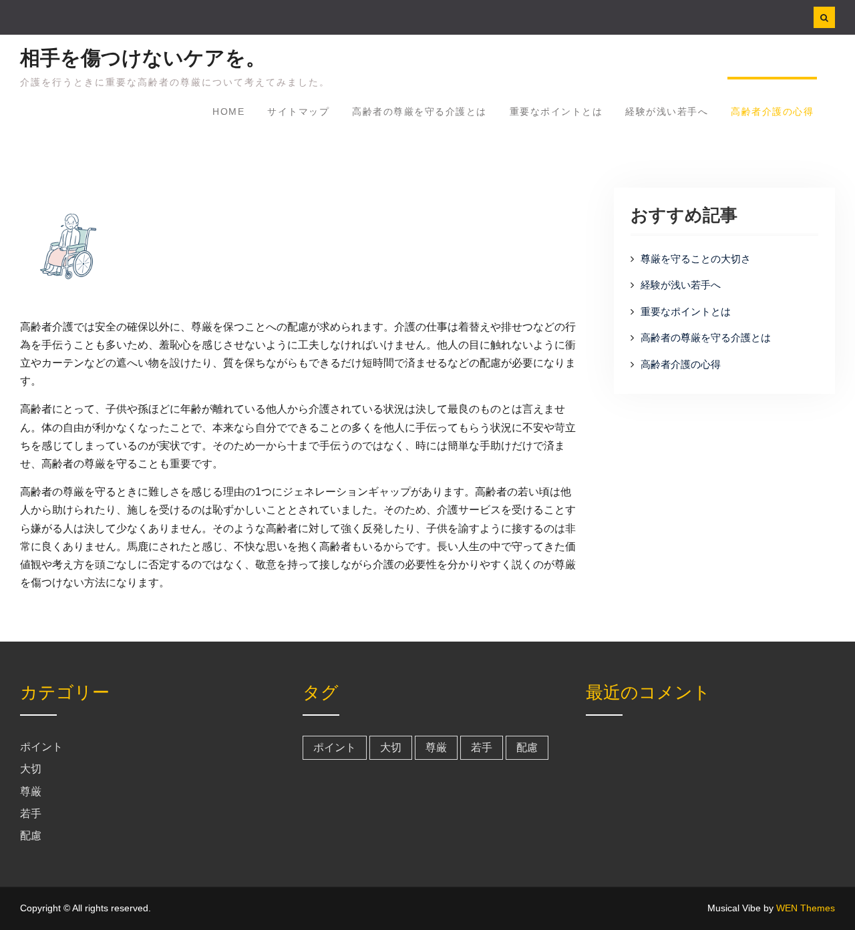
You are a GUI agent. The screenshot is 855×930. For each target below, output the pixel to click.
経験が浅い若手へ (666, 111)
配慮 (30, 835)
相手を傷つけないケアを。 (143, 58)
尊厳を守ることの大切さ (696, 258)
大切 (30, 768)
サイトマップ (298, 111)
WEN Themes (805, 908)
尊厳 (30, 791)
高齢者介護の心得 (772, 111)
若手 (30, 813)
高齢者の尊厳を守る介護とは (419, 111)
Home (228, 111)
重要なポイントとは (556, 111)
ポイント (41, 746)
